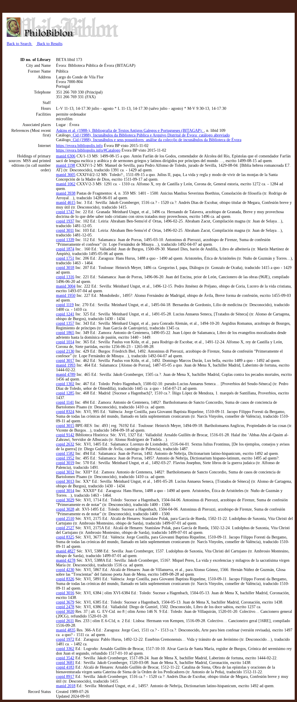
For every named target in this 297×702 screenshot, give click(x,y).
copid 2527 (65, 528)
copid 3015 (65, 425)
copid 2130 (65, 351)
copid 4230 (65, 570)
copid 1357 (65, 323)
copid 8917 (65, 676)
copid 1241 (65, 314)
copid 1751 (65, 258)
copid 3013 (65, 481)
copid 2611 (65, 621)
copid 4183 (65, 667)
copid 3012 (65, 472)
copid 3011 (65, 230)
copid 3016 (65, 593)
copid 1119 (65, 305)
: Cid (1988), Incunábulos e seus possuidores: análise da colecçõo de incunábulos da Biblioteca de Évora (155, 140)
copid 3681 (65, 662)
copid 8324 (65, 412)
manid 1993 (65, 365)
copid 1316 (65, 277)
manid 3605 (65, 175)
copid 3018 (65, 267)
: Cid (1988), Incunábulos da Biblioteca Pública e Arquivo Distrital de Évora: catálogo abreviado (150, 135)
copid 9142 (65, 435)
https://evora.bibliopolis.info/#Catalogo (88, 150)
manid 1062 (65, 184)
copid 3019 (65, 463)
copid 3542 (65, 658)
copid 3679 (65, 602)
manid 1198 (65, 165)
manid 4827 (65, 551)
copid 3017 (65, 360)
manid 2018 (65, 686)
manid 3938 (65, 193)
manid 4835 (65, 630)
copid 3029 (65, 500)
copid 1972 (65, 639)
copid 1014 (65, 342)
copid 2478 (65, 607)
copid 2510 (65, 518)
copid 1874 (65, 249)
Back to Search (19, 44)
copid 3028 (65, 509)
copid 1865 (65, 333)
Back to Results (49, 44)
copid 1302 (65, 384)
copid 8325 (65, 537)
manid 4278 (65, 560)
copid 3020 (65, 611)
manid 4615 (65, 202)
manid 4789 (65, 374)
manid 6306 (65, 156)
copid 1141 (65, 402)
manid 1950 (65, 295)
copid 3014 (65, 491)
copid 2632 (65, 444)
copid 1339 (65, 240)
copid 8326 (65, 579)
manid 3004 (65, 286)
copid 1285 (65, 393)
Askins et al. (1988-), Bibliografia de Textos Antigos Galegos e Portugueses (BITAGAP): (130, 130)
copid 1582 (65, 453)
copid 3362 (65, 649)
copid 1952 (65, 458)
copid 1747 (65, 212)
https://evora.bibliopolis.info (79, 145)
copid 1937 (65, 221)
